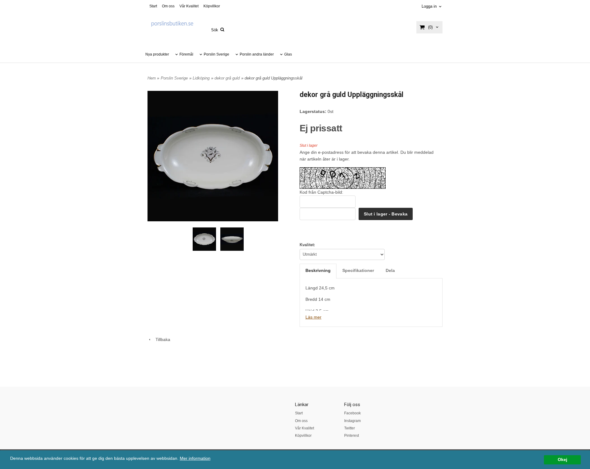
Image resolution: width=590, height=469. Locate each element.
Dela (390, 270)
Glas (288, 54)
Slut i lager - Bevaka (385, 213)
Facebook (352, 413)
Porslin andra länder (257, 54)
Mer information (195, 458)
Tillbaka (161, 339)
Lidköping (201, 78)
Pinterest (351, 435)
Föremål (186, 54)
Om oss (168, 6)
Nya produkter (157, 54)
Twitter (349, 428)
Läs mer (313, 317)
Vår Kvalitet (189, 6)
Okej (562, 459)
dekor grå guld (227, 78)
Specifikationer (358, 270)
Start (153, 6)
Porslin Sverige (216, 54)
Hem (152, 78)
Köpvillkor (211, 6)
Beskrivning (318, 270)
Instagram (352, 421)
